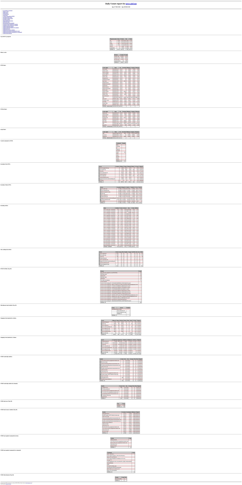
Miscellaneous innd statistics (8, 23)
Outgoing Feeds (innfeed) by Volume (10, 25)
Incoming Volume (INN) (8, 18)
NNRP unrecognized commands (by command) (12, 32)
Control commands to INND (8, 16)
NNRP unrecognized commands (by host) (11, 31)
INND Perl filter (6, 21)
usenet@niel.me (8, 483)
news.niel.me (131, 4)
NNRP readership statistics (8, 26)
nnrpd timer (5, 15)
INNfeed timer (6, 14)
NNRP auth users (6, 28)
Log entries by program (7, 10)
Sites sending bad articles (8, 20)
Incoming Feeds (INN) (7, 17)
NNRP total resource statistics (9, 29)
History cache (6, 11)
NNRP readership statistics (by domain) (11, 27)
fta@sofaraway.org (29, 482)
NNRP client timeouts (7, 33)
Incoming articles (6, 19)
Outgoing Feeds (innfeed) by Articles (10, 24)
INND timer (5, 12)
